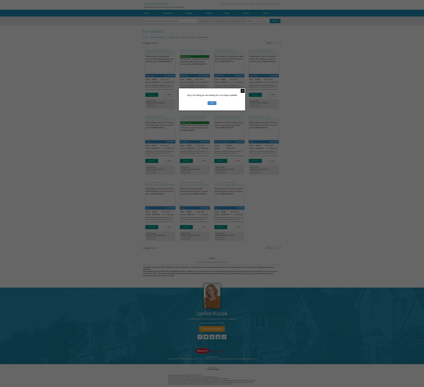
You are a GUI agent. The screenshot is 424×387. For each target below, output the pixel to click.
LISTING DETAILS (151, 95)
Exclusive (190, 37)
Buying (189, 13)
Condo (145, 37)
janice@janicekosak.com (264, 4)
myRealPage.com (212, 369)
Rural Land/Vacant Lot (158, 37)
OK (212, 103)
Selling (208, 13)
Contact (245, 13)
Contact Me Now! (212, 329)
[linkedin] (212, 337)
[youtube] (218, 337)
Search (275, 21)
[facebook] (200, 337)
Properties (167, 13)
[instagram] (223, 337)
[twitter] (206, 337)
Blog (227, 13)
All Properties (202, 37)
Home (146, 13)
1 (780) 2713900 (151, 105)
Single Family (174, 37)
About (266, 13)
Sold (183, 37)
